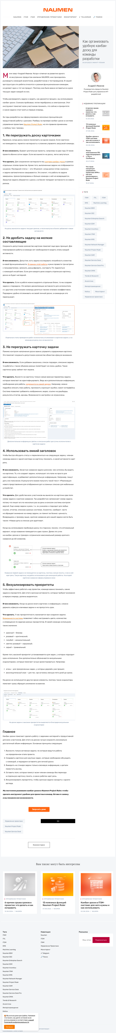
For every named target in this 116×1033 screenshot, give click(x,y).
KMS (86, 203)
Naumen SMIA (90, 271)
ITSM (26, 17)
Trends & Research (92, 276)
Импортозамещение (92, 286)
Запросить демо (39, 809)
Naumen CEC (89, 213)
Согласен (9, 1027)
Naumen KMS (89, 239)
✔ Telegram (85, 17)
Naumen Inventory (91, 229)
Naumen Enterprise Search (94, 219)
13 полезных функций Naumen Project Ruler (54, 903)
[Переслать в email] (58, 821)
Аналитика (89, 281)
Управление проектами (49, 17)
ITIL (95, 198)
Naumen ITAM (90, 234)
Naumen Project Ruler (13, 826)
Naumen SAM (90, 255)
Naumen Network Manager (94, 245)
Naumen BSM (90, 208)
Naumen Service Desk (13, 832)
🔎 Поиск (98, 17)
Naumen (17, 17)
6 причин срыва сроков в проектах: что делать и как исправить (19, 905)
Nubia (21, 1031)
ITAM (32, 17)
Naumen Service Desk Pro (94, 265)
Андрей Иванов (96, 85)
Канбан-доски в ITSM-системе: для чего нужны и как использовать (95, 905)
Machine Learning (99, 203)
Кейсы (87, 292)
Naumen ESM (89, 224)
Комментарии (39, 845)
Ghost (15, 1031)
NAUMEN (19, 911)
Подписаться (101, 940)
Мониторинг (70, 17)
